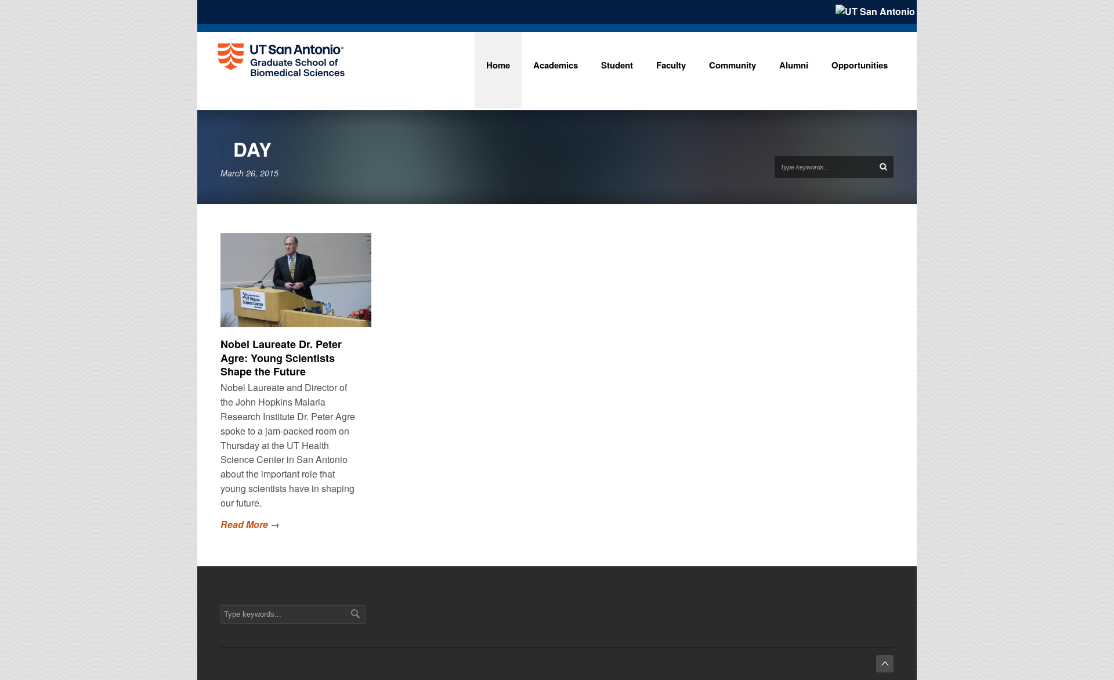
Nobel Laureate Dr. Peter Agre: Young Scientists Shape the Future (281, 358)
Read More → (250, 524)
